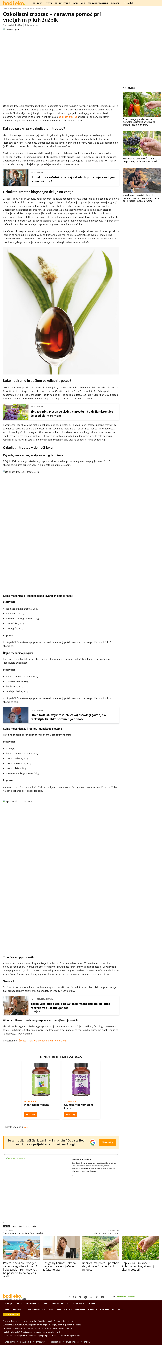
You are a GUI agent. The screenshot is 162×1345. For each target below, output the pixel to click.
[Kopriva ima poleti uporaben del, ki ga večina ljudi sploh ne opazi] (100, 1248)
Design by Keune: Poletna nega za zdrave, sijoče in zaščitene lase (59, 1266)
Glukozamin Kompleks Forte (78, 1106)
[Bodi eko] (14, 3)
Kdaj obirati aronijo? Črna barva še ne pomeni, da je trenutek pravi (141, 160)
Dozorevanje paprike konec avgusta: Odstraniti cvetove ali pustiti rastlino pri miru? (139, 122)
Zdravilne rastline (15, 9)
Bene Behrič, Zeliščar (14, 25)
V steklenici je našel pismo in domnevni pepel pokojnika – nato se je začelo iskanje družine (141, 198)
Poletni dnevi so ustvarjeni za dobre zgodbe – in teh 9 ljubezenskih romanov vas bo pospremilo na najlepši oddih (20, 1269)
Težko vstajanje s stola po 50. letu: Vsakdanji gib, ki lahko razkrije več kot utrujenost (70, 1006)
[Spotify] (85, 1297)
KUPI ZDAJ (30, 1114)
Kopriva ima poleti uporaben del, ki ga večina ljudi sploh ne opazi (100, 1266)
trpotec (27, 1226)
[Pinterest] (80, 1297)
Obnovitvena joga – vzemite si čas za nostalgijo (23, 1233)
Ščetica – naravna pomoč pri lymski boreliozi (42, 1040)
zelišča (34, 1226)
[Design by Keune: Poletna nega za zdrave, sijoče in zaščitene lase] (61, 1248)
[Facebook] (73, 1175)
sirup (20, 1226)
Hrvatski (131, 1296)
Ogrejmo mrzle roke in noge (106, 1233)
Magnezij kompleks (36, 1104)
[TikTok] (91, 1297)
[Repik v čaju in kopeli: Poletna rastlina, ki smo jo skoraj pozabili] (140, 1248)
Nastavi (107, 1142)
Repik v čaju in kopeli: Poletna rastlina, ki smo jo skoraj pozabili (138, 1266)
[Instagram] (74, 1297)
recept (14, 1226)
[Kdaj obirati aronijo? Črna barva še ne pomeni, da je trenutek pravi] (142, 143)
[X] (96, 1297)
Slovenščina (121, 1296)
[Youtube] (102, 1297)
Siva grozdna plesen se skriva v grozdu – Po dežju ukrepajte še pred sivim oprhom (72, 413)
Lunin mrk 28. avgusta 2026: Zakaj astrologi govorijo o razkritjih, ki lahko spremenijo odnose (68, 717)
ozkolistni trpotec (67, 116)
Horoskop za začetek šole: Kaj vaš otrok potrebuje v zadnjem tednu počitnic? (73, 179)
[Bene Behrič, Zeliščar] (37, 1189)
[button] (128, 3)
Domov (5, 9)
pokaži (26, 1127)
